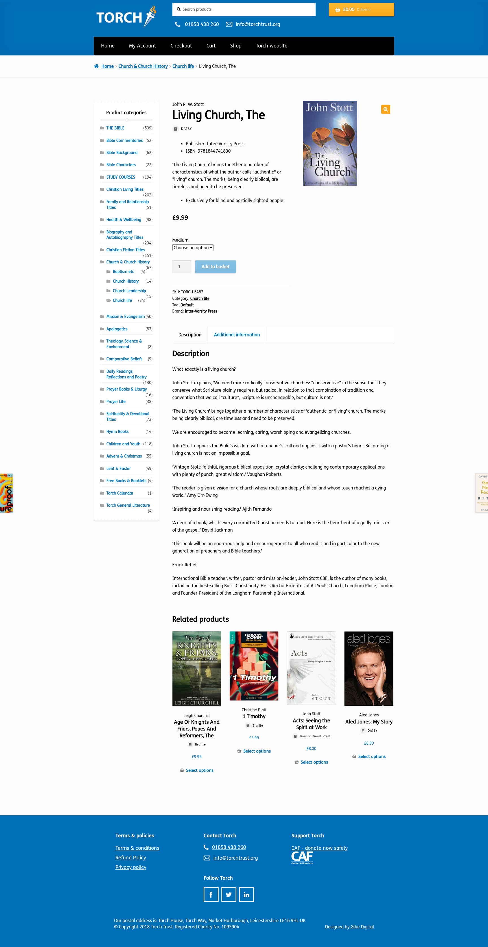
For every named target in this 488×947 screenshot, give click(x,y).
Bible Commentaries (124, 140)
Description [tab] (189, 334)
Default (187, 305)
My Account (142, 46)
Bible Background (122, 152)
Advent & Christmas (124, 456)
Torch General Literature (128, 505)
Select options (199, 770)
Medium (180, 240)
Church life (183, 66)
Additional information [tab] (237, 334)
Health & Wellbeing (123, 219)
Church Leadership (129, 291)
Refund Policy (131, 858)
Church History (126, 281)
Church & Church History (143, 66)
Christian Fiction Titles (125, 250)
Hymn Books (117, 431)
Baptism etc (123, 271)
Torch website (271, 46)
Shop (235, 46)
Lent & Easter (118, 468)
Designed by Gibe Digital (349, 926)
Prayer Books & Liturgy (126, 389)
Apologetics (116, 329)
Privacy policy (131, 867)
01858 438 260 (202, 24)
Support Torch (307, 836)
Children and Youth (123, 444)
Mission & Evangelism (125, 316)
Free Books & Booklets (126, 480)
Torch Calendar (119, 493)
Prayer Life (116, 401)
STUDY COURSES (120, 177)
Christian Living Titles (124, 189)
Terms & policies (135, 836)
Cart (211, 46)
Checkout (181, 46)
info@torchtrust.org (258, 24)
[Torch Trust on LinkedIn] (246, 894)
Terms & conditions (137, 848)
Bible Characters (121, 164)
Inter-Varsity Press (201, 311)
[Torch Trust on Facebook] (211, 894)
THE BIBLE (115, 128)
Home (108, 46)
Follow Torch (218, 878)
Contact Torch (220, 836)
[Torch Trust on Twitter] (228, 894)
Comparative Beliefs (124, 359)
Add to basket (216, 266)
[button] (385, 109)
